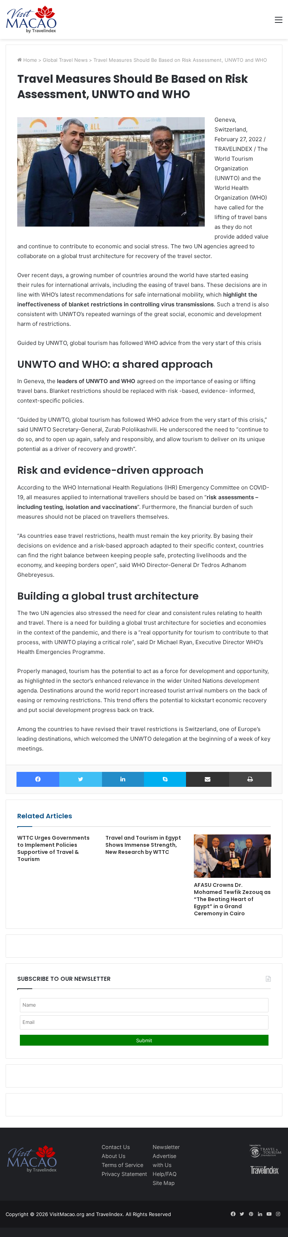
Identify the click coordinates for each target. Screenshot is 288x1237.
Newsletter (166, 1147)
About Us (113, 1156)
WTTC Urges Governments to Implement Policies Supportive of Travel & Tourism (53, 848)
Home (29, 60)
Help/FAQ (165, 1174)
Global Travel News (65, 60)
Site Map (164, 1183)
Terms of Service (122, 1165)
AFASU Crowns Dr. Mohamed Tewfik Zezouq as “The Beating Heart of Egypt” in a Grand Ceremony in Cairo (232, 899)
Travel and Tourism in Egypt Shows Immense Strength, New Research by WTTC (143, 845)
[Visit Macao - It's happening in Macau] (31, 19)
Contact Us (116, 1147)
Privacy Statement (124, 1174)
